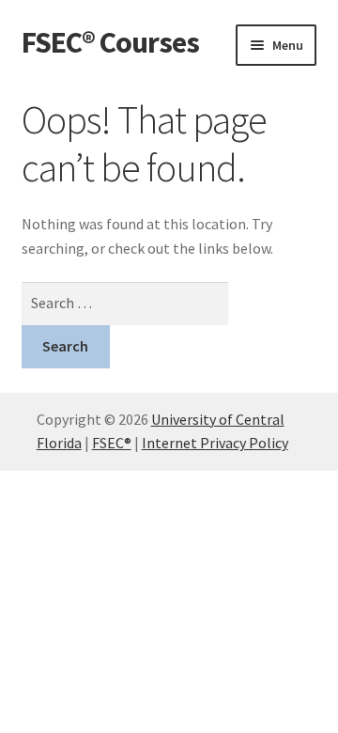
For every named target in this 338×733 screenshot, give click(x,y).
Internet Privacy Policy (215, 442)
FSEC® (111, 442)
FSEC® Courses (110, 42)
